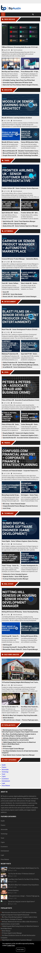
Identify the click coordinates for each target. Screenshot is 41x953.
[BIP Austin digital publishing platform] (11, 8)
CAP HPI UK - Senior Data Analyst (12, 294)
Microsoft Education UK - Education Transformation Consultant (21, 151)
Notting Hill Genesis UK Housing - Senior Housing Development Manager (20, 612)
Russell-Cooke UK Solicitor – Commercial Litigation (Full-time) (21, 435)
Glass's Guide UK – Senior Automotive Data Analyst (30, 283)
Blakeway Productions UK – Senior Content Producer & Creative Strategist (11, 354)
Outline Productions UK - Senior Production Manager (19, 362)
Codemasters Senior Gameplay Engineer (15, 574)
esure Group (6, 508)
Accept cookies (20, 949)
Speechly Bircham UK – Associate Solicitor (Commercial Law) (21, 437)
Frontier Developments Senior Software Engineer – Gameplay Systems (30, 565)
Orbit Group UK (7, 645)
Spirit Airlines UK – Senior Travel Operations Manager (19, 221)
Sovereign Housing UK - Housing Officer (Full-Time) (18, 647)
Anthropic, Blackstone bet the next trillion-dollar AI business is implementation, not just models (17, 739)
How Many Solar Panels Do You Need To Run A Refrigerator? (30, 707)
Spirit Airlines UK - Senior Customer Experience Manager (11, 213)
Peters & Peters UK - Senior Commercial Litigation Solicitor (11, 424)
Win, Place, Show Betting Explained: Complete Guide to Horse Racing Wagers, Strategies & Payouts (19, 735)
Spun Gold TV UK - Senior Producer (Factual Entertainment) (30, 354)
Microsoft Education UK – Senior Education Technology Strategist (21, 153)
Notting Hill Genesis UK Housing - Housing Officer (30, 636)
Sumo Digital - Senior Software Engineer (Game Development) (20, 541)
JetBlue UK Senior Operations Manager (15, 223)
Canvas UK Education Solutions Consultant (30, 142)
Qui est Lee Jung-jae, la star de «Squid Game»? (21, 901)
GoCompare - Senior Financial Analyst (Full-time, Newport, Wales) (30, 495)
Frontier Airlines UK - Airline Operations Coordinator (30, 213)
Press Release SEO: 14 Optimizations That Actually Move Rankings (30, 71)
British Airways (7, 746)
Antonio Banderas (8, 717)
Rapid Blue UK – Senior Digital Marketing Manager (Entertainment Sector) (21, 365)
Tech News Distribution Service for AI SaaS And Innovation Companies (20, 752)
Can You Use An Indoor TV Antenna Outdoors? (11, 707)
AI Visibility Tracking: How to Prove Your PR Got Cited (19, 80)
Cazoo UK (6, 292)
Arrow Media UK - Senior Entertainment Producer (17, 367)
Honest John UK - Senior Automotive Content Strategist (19, 296)
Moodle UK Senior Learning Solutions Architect (17, 118)
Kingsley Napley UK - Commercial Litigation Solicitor (18, 433)
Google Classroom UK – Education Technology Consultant (20, 155)
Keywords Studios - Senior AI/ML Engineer (15, 576)
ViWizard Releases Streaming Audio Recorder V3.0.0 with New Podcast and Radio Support (20, 47)
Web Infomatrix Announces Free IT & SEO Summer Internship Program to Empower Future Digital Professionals (20, 731)
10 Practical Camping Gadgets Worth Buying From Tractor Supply (20, 682)
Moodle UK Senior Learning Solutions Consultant (11, 142)
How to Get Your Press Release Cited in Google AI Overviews (21, 85)
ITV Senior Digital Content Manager (13, 748)
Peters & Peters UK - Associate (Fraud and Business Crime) (20, 400)
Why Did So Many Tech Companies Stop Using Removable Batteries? (21, 715)
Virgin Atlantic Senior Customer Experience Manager (19, 755)
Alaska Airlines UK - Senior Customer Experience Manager (20, 226)
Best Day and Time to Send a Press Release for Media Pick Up (11, 71)
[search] (33, 14)
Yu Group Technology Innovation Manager (15, 579)
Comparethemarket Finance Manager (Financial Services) (20, 506)
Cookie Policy (11, 945)
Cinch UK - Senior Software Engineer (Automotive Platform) (11, 283)
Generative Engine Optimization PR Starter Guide (17, 82)
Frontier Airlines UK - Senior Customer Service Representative (20, 188)
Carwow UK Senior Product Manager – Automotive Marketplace (20, 259)
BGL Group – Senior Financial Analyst (14, 503)
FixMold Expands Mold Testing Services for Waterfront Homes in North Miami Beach (19, 743)
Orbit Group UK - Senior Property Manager (11, 636)
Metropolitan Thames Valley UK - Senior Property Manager (20, 649)
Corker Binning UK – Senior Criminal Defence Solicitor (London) (30, 424)
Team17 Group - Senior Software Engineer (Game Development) (11, 565)
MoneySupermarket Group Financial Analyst (11, 495)
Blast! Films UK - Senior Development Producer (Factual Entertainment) (20, 329)
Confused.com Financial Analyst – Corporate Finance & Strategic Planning (20, 471)
